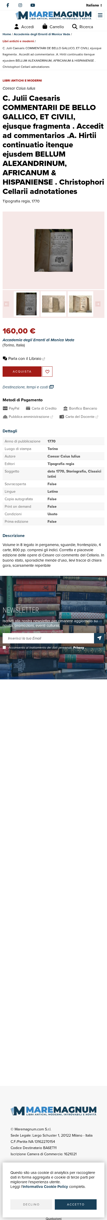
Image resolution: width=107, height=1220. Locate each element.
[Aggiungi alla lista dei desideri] (47, 371)
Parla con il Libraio (24, 358)
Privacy (78, 647)
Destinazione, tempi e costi (26, 387)
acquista (22, 371)
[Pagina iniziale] (53, 15)
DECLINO (31, 1204)
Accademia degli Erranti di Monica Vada (42, 34)
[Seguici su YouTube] (33, 5)
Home (7, 34)
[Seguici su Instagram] (20, 5)
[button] (8, 304)
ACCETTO (76, 1204)
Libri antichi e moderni (18, 41)
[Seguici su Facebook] (8, 5)
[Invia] (99, 638)
